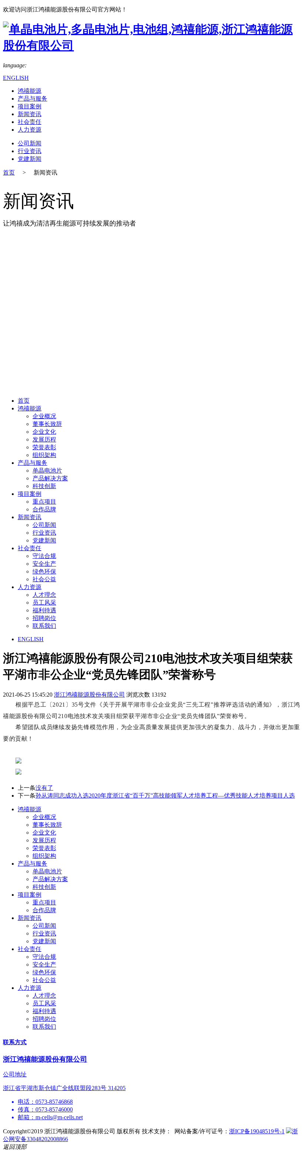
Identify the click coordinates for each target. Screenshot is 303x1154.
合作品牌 (44, 509)
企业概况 (44, 416)
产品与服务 (32, 98)
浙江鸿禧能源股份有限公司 (89, 694)
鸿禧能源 (29, 91)
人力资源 (29, 129)
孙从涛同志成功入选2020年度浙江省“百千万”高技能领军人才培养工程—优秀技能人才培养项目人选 (165, 795)
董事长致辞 (47, 424)
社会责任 (29, 122)
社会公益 (44, 579)
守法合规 (44, 556)
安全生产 (44, 564)
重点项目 (44, 501)
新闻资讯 (29, 114)
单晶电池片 (47, 470)
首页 (9, 172)
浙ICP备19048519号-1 (257, 1131)
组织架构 (44, 455)
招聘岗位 (44, 618)
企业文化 (44, 432)
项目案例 (29, 106)
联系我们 (44, 626)
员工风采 (44, 602)
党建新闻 (29, 159)
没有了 (44, 788)
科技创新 (44, 486)
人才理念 (44, 595)
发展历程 (44, 439)
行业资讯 (29, 151)
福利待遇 (44, 610)
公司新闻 (29, 143)
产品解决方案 (50, 478)
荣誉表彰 (44, 447)
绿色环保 (44, 571)
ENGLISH (16, 78)
